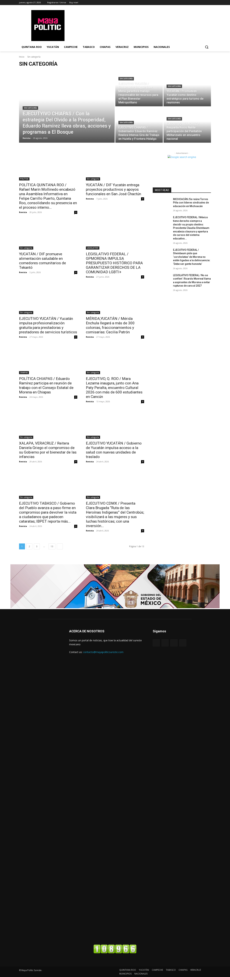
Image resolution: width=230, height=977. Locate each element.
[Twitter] (209, 3)
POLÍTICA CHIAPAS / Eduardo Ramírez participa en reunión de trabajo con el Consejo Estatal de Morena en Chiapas (46, 385)
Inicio (21, 56)
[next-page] (60, 546)
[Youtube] (182, 642)
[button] (206, 47)
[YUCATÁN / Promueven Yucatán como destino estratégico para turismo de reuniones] (187, 88)
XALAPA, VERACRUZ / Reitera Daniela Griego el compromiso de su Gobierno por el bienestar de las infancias (48, 450)
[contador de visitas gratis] (115, 952)
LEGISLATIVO (92, 248)
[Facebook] (199, 3)
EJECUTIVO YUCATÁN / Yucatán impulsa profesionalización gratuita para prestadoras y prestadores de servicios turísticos (48, 325)
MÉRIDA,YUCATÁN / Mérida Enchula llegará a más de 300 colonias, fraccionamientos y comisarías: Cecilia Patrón (110, 325)
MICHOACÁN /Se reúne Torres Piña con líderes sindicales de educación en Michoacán (191, 203)
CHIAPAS (24, 372)
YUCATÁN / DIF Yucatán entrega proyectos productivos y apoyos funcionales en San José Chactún (113, 189)
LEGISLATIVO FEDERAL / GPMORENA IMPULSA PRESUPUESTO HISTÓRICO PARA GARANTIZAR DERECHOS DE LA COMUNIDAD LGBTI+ (114, 263)
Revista (23, 212)
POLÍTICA (24, 179)
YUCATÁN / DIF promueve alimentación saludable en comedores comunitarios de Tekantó (42, 261)
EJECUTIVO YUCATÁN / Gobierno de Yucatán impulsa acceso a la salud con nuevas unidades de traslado (114, 450)
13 (52, 546)
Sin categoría (30, 108)
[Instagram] (204, 3)
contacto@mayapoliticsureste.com (103, 652)
